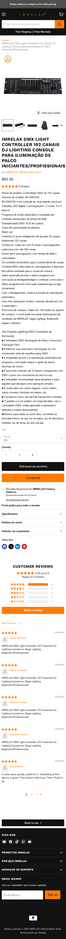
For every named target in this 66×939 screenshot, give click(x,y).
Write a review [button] (33, 610)
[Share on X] (11, 546)
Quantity (6, 447)
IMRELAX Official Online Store (23, 172)
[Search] (59, 24)
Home (5, 40)
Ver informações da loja (17, 500)
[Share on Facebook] (4, 546)
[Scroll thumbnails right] (61, 125)
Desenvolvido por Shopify (33, 932)
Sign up (53, 894)
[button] (10, 186)
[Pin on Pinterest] (24, 546)
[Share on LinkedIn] (17, 546)
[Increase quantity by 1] (33, 454)
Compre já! (33, 477)
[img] (9, 633)
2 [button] (32, 794)
